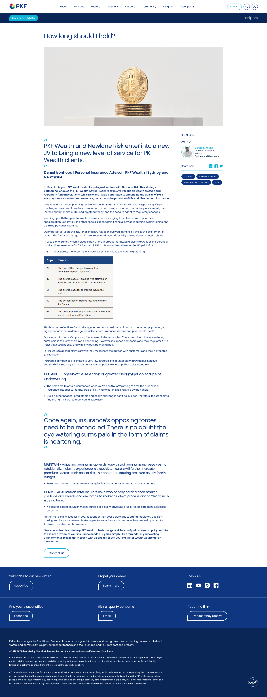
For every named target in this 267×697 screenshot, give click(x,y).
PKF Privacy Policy (26, 651)
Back (23, 17)
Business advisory (207, 176)
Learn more (113, 586)
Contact (234, 6)
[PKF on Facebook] (216, 585)
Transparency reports (207, 616)
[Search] (247, 7)
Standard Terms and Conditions (96, 651)
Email (107, 616)
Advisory (188, 176)
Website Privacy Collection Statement (55, 651)
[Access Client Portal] (255, 7)
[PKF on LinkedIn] (189, 585)
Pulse (217, 182)
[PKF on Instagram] (207, 585)
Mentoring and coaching (196, 182)
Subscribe (21, 585)
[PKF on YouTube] (198, 585)
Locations (21, 616)
